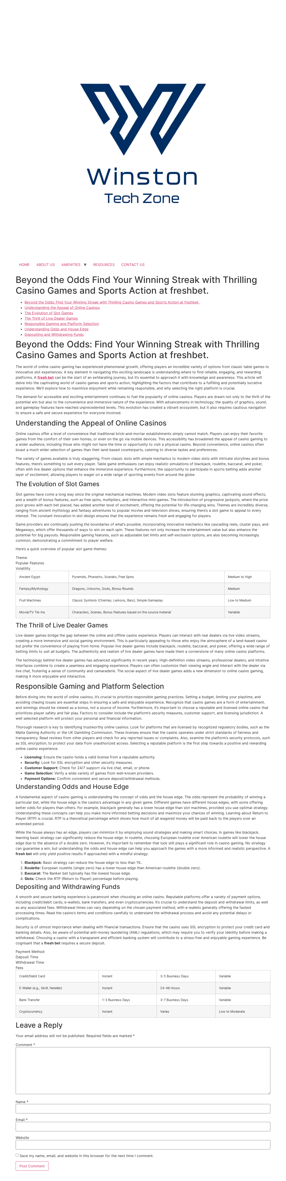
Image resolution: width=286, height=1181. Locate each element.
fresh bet (46, 377)
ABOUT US (45, 264)
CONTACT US (133, 264)
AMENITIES (70, 264)
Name (22, 1102)
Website (22, 1137)
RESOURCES (104, 264)
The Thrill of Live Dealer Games (51, 318)
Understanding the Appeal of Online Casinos (62, 307)
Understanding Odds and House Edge (56, 329)
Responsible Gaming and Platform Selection (62, 323)
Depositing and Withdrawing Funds (54, 334)
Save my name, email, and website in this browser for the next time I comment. (87, 1155)
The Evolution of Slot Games (49, 313)
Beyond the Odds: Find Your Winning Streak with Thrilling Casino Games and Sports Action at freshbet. (112, 302)
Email (22, 1119)
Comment (25, 1044)
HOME (24, 264)
